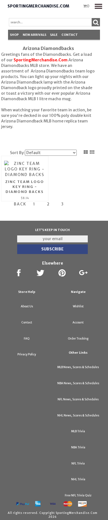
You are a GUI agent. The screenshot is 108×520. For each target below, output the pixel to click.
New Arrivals (34, 35)
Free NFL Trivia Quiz (78, 495)
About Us (27, 306)
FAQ (27, 338)
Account (78, 322)
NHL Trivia (78, 479)
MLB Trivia (78, 431)
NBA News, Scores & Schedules (78, 383)
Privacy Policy (26, 354)
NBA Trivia (78, 447)
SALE (54, 35)
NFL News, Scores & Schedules (78, 399)
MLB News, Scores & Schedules (78, 367)
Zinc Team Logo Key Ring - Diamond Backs (24, 187)
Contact (69, 35)
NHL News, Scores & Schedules (78, 415)
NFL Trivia (78, 463)
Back (20, 204)
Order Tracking (78, 338)
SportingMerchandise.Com (38, 6)
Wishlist (78, 306)
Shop (14, 35)
